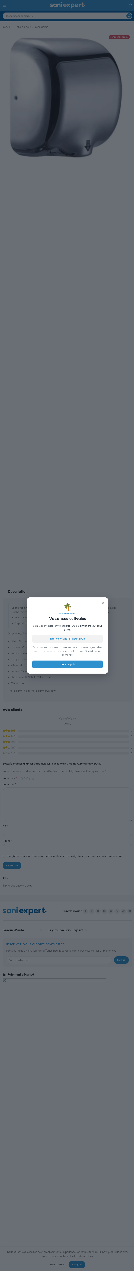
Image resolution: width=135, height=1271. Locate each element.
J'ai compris (67, 664)
